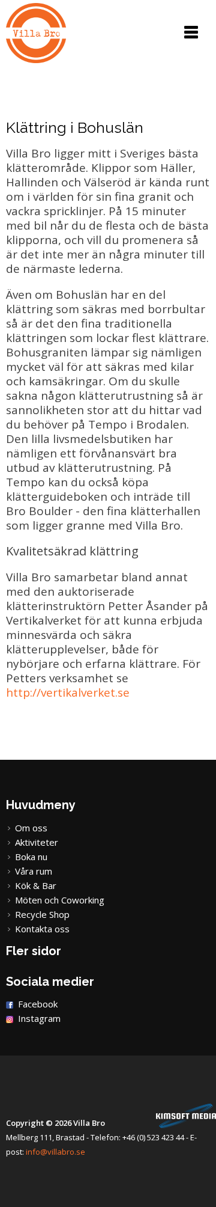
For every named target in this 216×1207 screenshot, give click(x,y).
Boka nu (31, 857)
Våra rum (33, 871)
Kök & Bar (35, 885)
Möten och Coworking (59, 900)
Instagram (39, 1018)
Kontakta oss (42, 929)
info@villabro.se (55, 1151)
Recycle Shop (42, 914)
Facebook (38, 1004)
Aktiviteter (36, 842)
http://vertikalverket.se (68, 692)
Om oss (31, 828)
